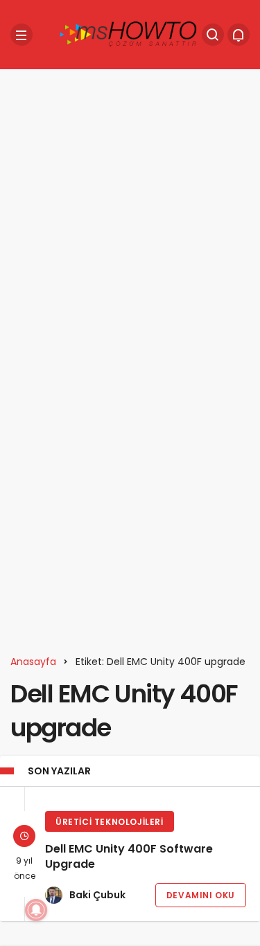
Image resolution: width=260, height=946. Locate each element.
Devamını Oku (200, 895)
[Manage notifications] (36, 910)
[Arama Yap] (213, 35)
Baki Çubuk (97, 895)
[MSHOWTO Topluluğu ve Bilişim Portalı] (129, 33)
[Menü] (21, 35)
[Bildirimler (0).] (238, 35)
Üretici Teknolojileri (109, 822)
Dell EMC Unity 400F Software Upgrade (129, 857)
